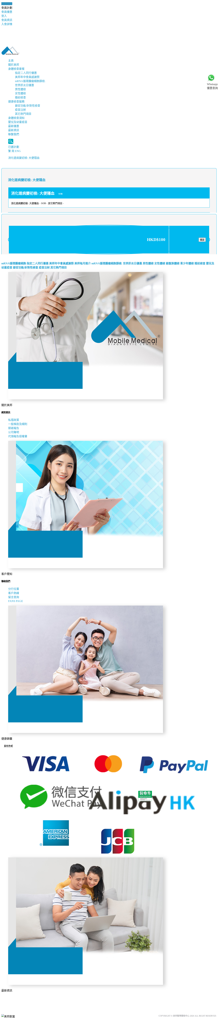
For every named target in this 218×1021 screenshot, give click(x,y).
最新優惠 (13, 126)
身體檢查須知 (16, 117)
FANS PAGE (16, 601)
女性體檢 (20, 93)
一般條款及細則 (17, 424)
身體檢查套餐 (16, 68)
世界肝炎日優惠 (24, 85)
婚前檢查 (20, 97)
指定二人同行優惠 (26, 72)
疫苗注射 (20, 109)
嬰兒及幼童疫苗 (17, 122)
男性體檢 (20, 89)
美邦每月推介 (82, 263)
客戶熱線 (13, 593)
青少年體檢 (187, 263)
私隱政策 (13, 419)
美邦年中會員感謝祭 (27, 77)
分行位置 (13, 588)
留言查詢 (13, 597)
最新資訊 (13, 130)
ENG (18, 151)
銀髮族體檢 (173, 263)
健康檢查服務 (16, 101)
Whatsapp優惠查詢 (212, 86)
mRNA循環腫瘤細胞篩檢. (30, 81)
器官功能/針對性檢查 (27, 105)
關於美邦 (13, 64)
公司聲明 (13, 432)
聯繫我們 (13, 134)
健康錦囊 (6, 3)
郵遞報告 (13, 428)
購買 (202, 240)
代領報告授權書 (17, 436)
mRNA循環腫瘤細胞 (13, 263)
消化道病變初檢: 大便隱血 (24, 157)
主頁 (11, 60)
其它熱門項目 (23, 113)
